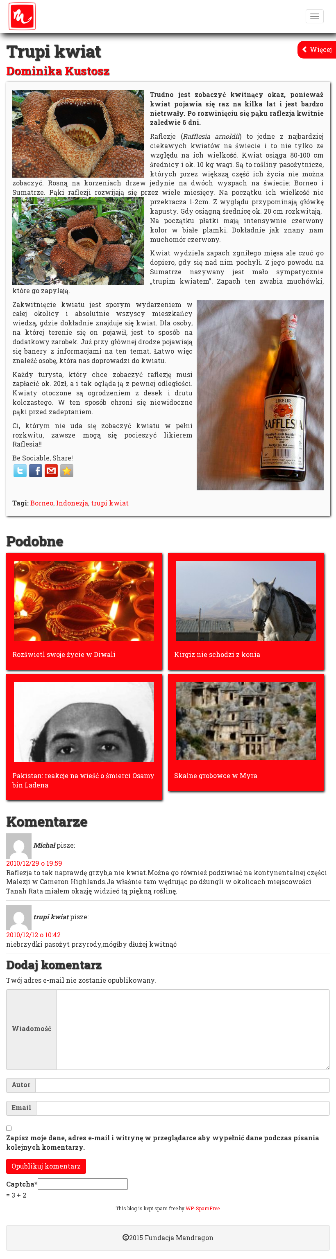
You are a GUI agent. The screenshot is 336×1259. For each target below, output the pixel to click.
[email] (51, 470)
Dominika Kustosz (57, 70)
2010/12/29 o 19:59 (34, 863)
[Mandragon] (22, 16)
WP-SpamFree (203, 1208)
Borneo (41, 503)
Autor (20, 1084)
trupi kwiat (110, 503)
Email (21, 1107)
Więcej (320, 49)
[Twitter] (20, 470)
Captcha (20, 1184)
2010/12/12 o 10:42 (33, 934)
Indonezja (72, 503)
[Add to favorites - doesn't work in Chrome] (66, 470)
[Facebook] (35, 470)
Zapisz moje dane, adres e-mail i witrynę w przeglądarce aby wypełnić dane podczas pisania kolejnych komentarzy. (162, 1142)
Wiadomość (31, 1028)
